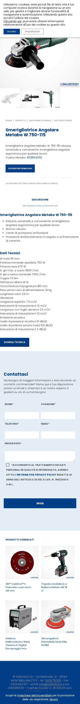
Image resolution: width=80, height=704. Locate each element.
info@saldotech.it (50, 684)
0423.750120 (53, 680)
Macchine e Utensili (40, 120)
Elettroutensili (63, 120)
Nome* (9, 404)
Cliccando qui (12, 21)
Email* (45, 424)
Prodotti (20, 120)
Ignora (54, 699)
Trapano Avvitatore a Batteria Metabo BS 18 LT (54, 587)
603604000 (34, 157)
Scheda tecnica (14, 342)
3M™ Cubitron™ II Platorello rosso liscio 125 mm (18, 587)
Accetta (11, 31)
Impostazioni (32, 31)
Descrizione (40, 199)
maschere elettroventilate (34, 695)
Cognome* (48, 404)
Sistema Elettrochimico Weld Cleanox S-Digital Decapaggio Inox (18, 643)
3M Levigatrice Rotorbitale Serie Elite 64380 (54, 642)
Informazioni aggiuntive (40, 206)
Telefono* (12, 424)
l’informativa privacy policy (35, 474)
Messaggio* (13, 443)
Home (9, 120)
